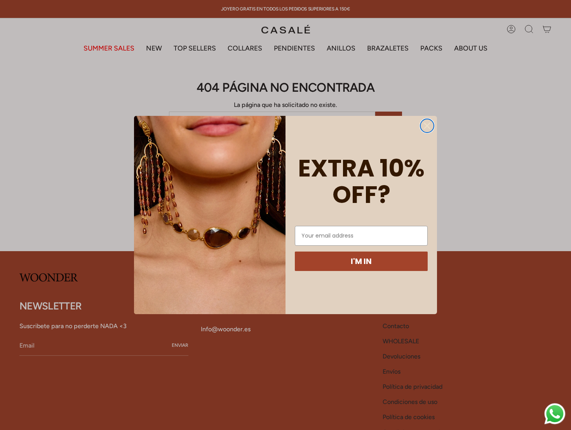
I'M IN (361, 261)
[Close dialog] (427, 126)
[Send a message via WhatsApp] (555, 414)
